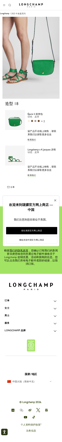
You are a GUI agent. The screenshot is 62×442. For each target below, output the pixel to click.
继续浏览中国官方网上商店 (31, 240)
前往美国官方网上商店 (31, 230)
